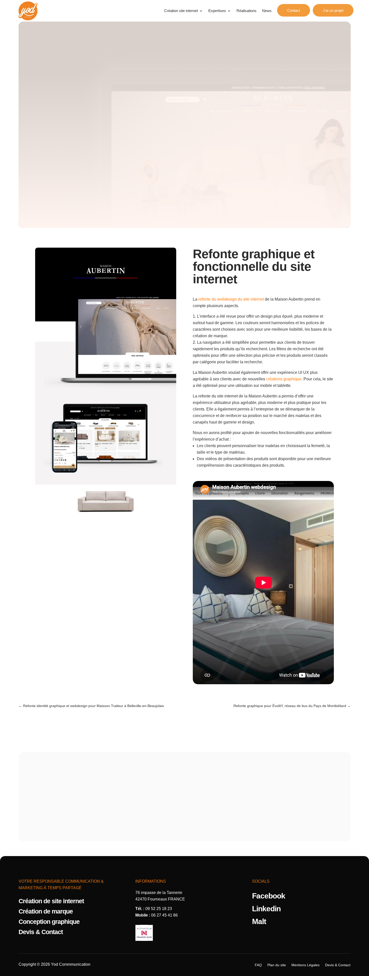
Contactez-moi (184, 811)
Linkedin (266, 908)
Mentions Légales (305, 965)
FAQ (258, 965)
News (267, 11)
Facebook (268, 896)
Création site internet (181, 11)
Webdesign (184, 89)
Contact (293, 10)
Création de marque (46, 911)
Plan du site (276, 965)
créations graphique (283, 379)
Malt (259, 921)
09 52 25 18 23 (158, 909)
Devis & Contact (41, 932)
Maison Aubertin (225, 782)
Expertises (217, 11)
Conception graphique (49, 922)
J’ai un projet (333, 10)
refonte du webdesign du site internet (231, 299)
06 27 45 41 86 (164, 915)
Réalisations (246, 11)
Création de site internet (51, 901)
